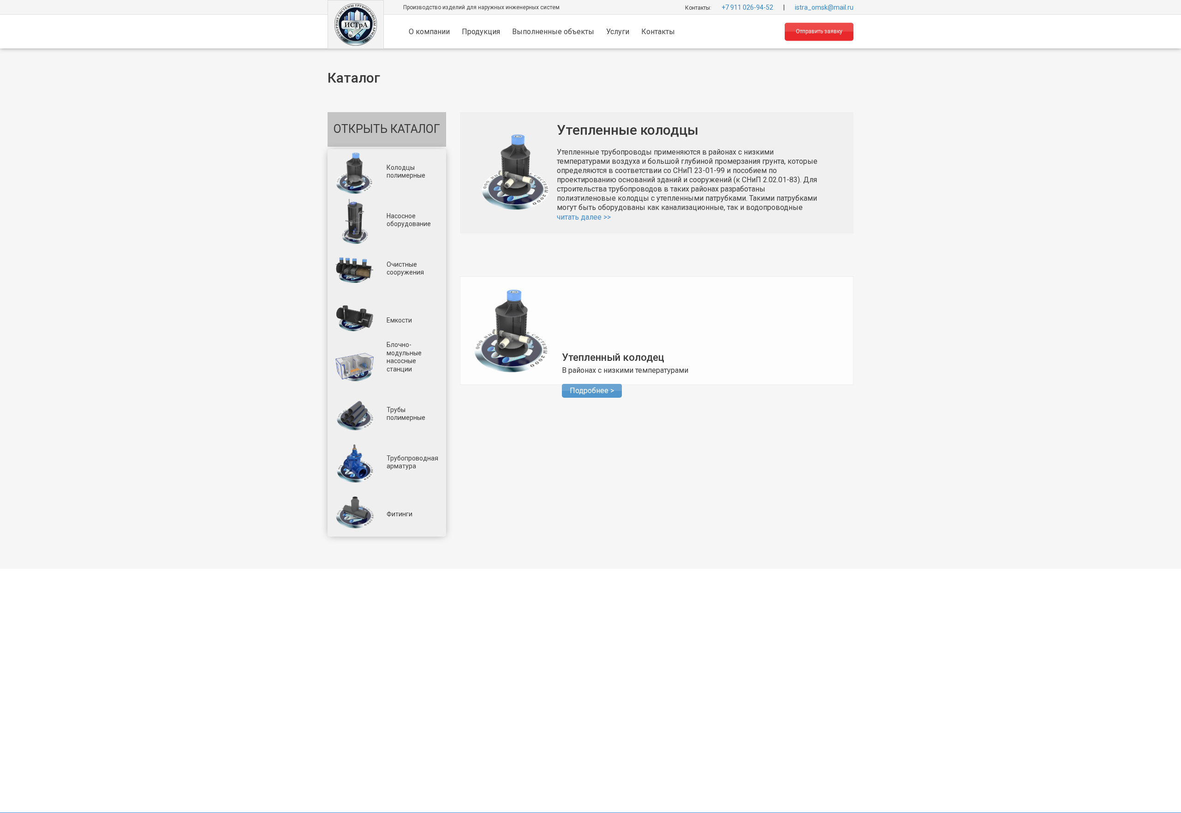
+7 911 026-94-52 (747, 7)
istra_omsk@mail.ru (824, 7)
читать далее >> (584, 217)
